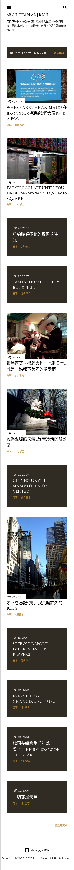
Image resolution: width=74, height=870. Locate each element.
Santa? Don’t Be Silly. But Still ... (36, 284)
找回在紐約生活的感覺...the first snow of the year (36, 749)
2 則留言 (25, 246)
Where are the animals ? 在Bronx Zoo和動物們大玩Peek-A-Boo (37, 113)
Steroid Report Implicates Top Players (30, 649)
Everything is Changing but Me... (34, 698)
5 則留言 (19, 614)
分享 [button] (9, 124)
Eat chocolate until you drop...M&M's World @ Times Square (37, 193)
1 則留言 (25, 707)
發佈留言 (19, 124)
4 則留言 (19, 204)
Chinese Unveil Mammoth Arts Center (30, 486)
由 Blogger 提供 (40, 850)
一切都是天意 (25, 797)
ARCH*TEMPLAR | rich (27, 14)
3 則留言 (19, 375)
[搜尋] (64, 6)
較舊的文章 (61, 825)
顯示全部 (59, 53)
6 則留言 (25, 761)
